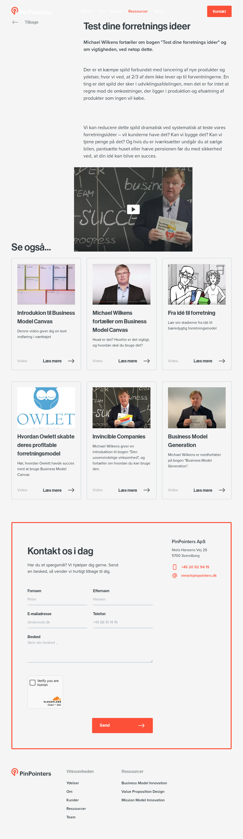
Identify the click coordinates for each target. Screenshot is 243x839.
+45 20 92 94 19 (195, 567)
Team (158, 11)
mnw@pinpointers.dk (199, 575)
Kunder (116, 11)
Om (102, 11)
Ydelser (86, 11)
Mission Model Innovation (143, 800)
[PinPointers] (31, 10)
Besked (34, 636)
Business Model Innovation (144, 783)
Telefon (99, 613)
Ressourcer (138, 11)
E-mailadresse (39, 613)
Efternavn (101, 590)
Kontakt (219, 11)
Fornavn (34, 590)
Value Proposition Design (143, 791)
